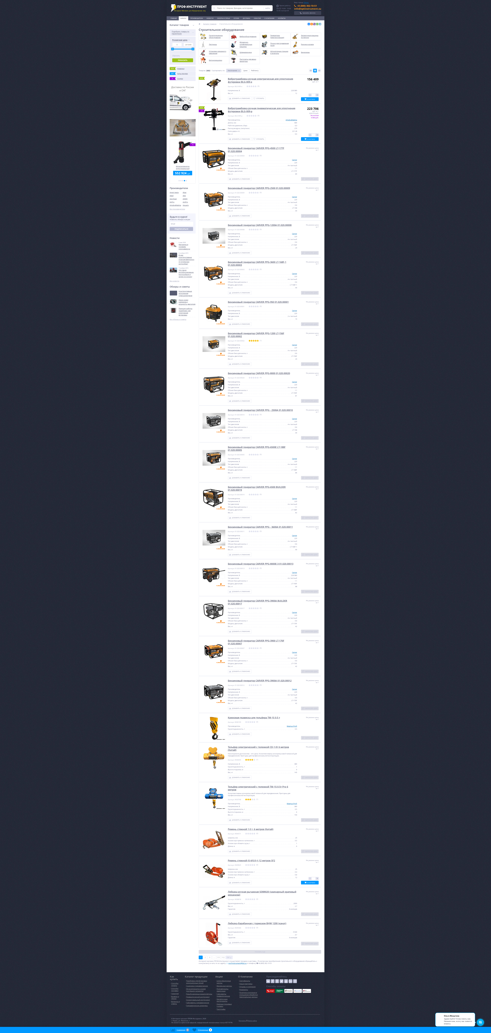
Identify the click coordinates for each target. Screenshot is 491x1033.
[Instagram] (295, 981)
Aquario (186, 205)
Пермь (306, 2)
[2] (181, 180)
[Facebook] (273, 981)
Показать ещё (260, 952)
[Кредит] (270, 991)
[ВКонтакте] (309, 24)
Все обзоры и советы (178, 319)
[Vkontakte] (268, 981)
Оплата (236, 18)
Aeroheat (173, 199)
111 (218, 957)
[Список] (315, 70)
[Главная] (199, 24)
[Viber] (314, 24)
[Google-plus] (290, 981)
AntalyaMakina (175, 205)
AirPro (172, 202)
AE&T (172, 195)
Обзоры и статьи (223, 18)
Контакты (281, 18)
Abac (184, 192)
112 (223, 957)
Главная (173, 18)
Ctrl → (229, 957)
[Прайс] (319, 70)
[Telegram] (320, 24)
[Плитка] (311, 70)
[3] (182, 180)
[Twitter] (281, 981)
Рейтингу (255, 70)
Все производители (177, 209)
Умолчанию (232, 70)
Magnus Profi (292, 726)
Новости (210, 18)
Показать (182, 60)
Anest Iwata (174, 192)
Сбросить (176, 56)
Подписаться (181, 229)
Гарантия (257, 18)
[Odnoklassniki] (277, 981)
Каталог (183, 18)
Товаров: (202, 70)
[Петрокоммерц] (307, 991)
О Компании (269, 18)
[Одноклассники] (311, 24)
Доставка (246, 18)
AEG (184, 195)
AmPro (185, 202)
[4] (184, 180)
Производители (196, 18)
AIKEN (185, 199)
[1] (179, 180)
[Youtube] (286, 981)
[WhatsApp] (317, 24)
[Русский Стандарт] (288, 991)
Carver (294, 160)
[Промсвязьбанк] (297, 991)
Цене (245, 70)
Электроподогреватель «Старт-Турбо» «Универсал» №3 (182, 167)
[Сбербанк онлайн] (279, 991)
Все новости (174, 281)
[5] (186, 180)
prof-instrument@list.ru (237, 963)
